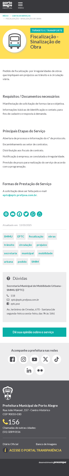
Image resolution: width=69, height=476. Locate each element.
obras (52, 236)
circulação (25, 244)
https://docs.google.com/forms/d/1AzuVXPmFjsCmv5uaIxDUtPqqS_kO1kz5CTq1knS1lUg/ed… (34, 332)
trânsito (9, 244)
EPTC (20, 236)
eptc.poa (15, 303)
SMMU (8, 236)
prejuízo (42, 244)
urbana (8, 261)
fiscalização (36, 236)
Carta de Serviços (21, 16)
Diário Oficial (10, 444)
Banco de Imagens (46, 444)
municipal (28, 253)
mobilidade (46, 253)
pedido (22, 261)
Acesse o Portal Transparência (35, 450)
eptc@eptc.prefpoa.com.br (20, 195)
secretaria (10, 253)
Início (6, 16)
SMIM (35, 261)
